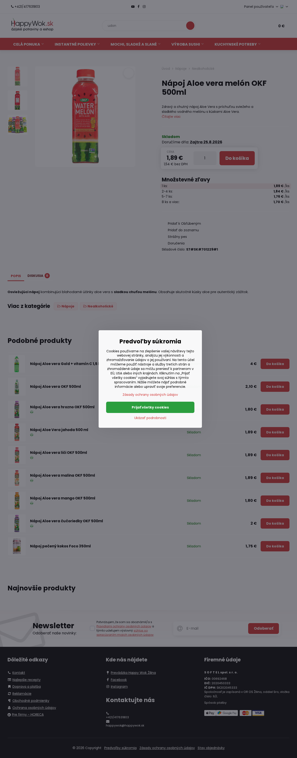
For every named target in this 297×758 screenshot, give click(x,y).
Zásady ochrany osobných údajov (150, 394)
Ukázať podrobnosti (150, 418)
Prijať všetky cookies (150, 407)
